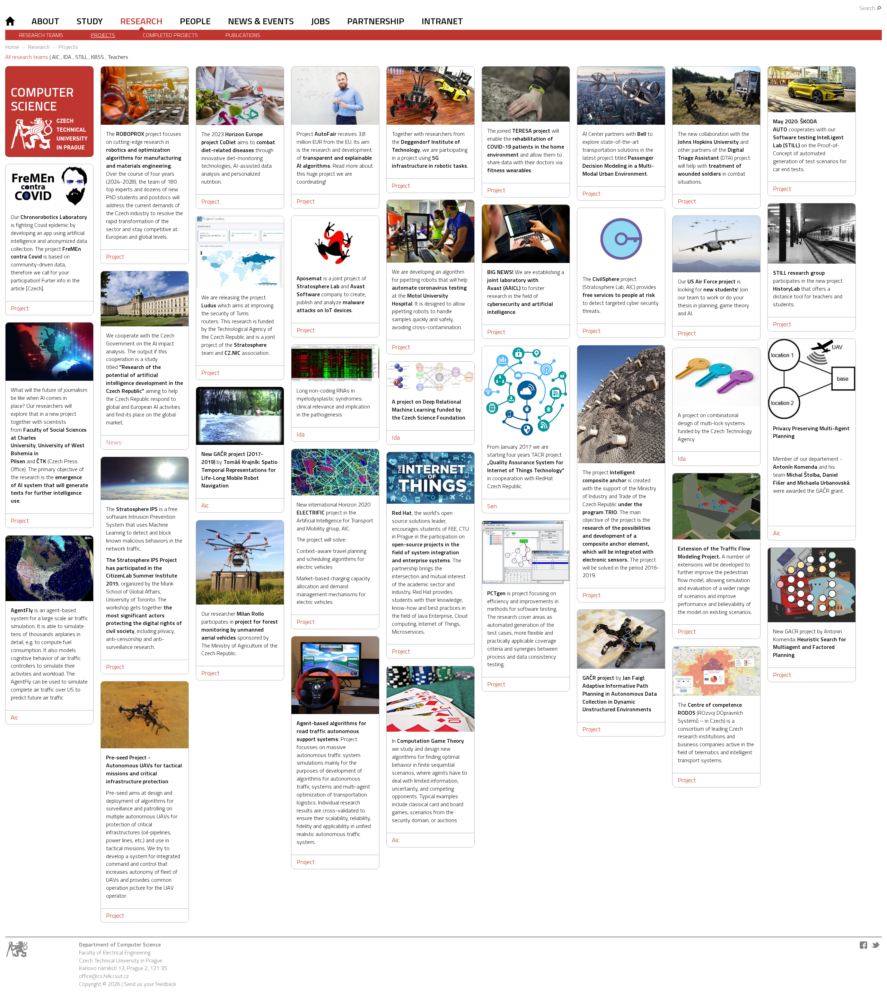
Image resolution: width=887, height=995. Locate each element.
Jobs (320, 21)
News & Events (261, 21)
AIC (56, 57)
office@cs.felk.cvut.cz (104, 976)
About (45, 21)
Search (867, 8)
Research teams (41, 35)
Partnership (375, 21)
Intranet (442, 21)
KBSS (98, 57)
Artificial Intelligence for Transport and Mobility (335, 524)
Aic (777, 533)
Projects (103, 35)
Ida (301, 434)
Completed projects (170, 35)
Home (12, 47)
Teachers (118, 57)
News (114, 442)
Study (90, 21)
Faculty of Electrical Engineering (114, 952)
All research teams (26, 57)
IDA (68, 57)
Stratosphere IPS (137, 509)
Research (141, 21)
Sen (492, 506)
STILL (82, 57)
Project (115, 256)
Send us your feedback (150, 984)
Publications (243, 35)
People (195, 21)
